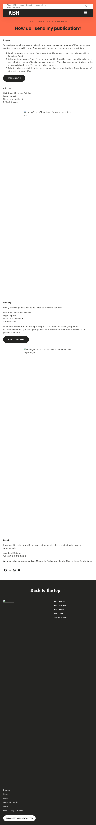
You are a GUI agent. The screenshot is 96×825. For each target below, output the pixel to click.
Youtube (58, 613)
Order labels (14, 78)
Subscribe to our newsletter (19, 818)
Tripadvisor (60, 618)
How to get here (16, 339)
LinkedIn (59, 609)
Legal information (11, 802)
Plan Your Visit (13, 7)
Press (5, 798)
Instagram (60, 605)
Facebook (59, 601)
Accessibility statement (13, 810)
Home (31, 21)
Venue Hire (41, 5)
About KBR (11, 5)
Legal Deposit (26, 5)
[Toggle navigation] (85, 12)
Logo (5, 806)
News (5, 794)
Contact (6, 790)
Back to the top (45, 590)
